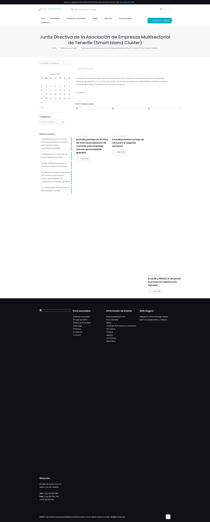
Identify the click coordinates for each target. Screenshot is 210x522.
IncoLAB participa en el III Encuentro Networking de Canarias (55, 189)
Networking (110, 341)
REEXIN (108, 323)
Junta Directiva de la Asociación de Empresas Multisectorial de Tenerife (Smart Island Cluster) (119, 48)
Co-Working (111, 338)
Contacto (77, 335)
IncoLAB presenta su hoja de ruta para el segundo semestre (128, 143)
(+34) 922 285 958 (50, 493)
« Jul (41, 107)
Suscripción (77, 332)
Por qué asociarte (80, 320)
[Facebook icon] (156, 517)
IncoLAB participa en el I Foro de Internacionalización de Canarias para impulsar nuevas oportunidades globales (92, 146)
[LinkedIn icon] (160, 517)
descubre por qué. (127, 2)
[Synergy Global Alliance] (165, 9)
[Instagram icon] (163, 517)
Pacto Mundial (112, 320)
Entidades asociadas (81, 316)
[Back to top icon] (168, 516)
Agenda (109, 335)
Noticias (109, 332)
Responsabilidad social (115, 316)
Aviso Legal (77, 326)
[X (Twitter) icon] (158, 517)
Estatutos (77, 329)
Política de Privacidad (81, 323)
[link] (165, 9)
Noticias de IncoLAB (69, 48)
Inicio (54, 48)
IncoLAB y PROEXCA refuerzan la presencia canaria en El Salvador (164, 282)
